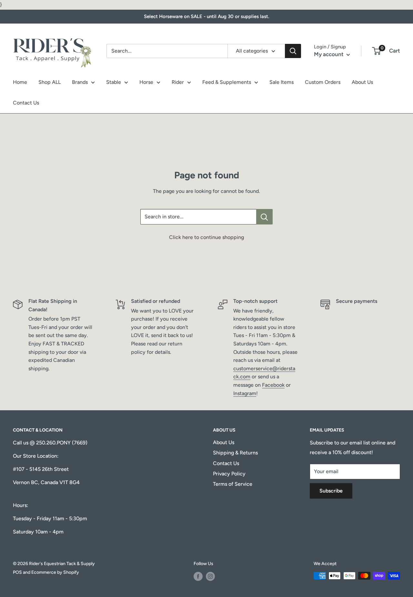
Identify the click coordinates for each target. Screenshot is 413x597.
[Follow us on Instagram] (210, 576)
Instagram (244, 393)
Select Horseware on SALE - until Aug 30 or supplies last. (206, 16)
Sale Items (281, 82)
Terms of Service (232, 484)
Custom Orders (322, 82)
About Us (362, 82)
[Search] (293, 51)
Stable (113, 82)
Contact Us (26, 103)
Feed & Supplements (226, 82)
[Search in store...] (264, 216)
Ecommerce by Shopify (55, 572)
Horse (146, 82)
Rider (178, 82)
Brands (80, 82)
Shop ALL (49, 82)
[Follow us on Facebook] (198, 576)
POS (17, 572)
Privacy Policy (229, 474)
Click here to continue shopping (206, 237)
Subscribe (331, 491)
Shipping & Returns (235, 453)
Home (20, 82)
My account (329, 54)
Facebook (273, 385)
